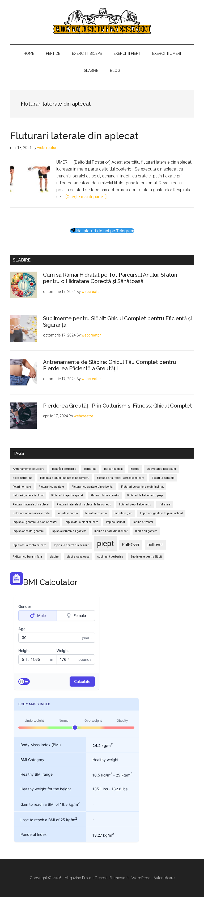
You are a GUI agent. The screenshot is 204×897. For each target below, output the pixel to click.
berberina (90, 469)
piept (105, 543)
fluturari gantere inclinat (28, 495)
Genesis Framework (112, 878)
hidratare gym (123, 513)
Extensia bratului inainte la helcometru (64, 478)
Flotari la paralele (163, 478)
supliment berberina (110, 556)
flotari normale (22, 486)
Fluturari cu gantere (51, 486)
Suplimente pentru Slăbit (146, 556)
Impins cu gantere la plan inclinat (161, 513)
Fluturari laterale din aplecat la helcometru (84, 504)
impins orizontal (143, 522)
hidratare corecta (96, 513)
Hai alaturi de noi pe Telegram (104, 230)
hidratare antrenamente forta (31, 513)
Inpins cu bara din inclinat (111, 531)
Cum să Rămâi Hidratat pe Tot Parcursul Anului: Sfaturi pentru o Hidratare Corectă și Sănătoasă (110, 278)
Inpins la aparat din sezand (71, 545)
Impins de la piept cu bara (81, 522)
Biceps (134, 469)
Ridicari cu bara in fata (27, 556)
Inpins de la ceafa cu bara (29, 545)
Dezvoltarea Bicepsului (162, 469)
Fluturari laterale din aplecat (74, 135)
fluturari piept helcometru (135, 504)
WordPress (141, 878)
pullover (155, 544)
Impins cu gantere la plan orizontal (35, 522)
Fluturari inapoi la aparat (67, 495)
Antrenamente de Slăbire (28, 469)
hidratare (165, 504)
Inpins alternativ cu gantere (69, 531)
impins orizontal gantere (28, 531)
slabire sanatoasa (78, 556)
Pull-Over (131, 544)
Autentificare (164, 878)
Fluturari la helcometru (105, 495)
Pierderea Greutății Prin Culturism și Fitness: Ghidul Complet (117, 405)
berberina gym (113, 469)
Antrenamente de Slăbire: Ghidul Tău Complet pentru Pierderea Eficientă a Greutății (109, 365)
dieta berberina (22, 478)
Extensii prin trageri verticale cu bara (120, 478)
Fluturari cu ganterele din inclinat (142, 486)
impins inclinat (115, 522)
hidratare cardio (67, 513)
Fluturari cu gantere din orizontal (92, 486)
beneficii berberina (64, 469)
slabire (54, 556)
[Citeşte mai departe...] (86, 196)
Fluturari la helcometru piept (145, 495)
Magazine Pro (76, 878)
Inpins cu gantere (146, 531)
